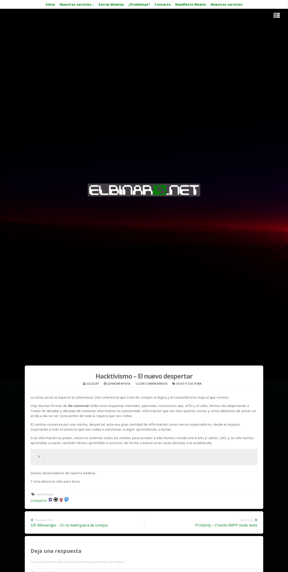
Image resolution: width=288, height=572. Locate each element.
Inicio (50, 4)
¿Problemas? (139, 4)
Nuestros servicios (76, 4)
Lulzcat (92, 383)
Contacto (163, 4)
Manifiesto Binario (190, 4)
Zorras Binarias (111, 4)
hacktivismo (45, 494)
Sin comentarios (153, 383)
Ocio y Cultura (189, 383)
